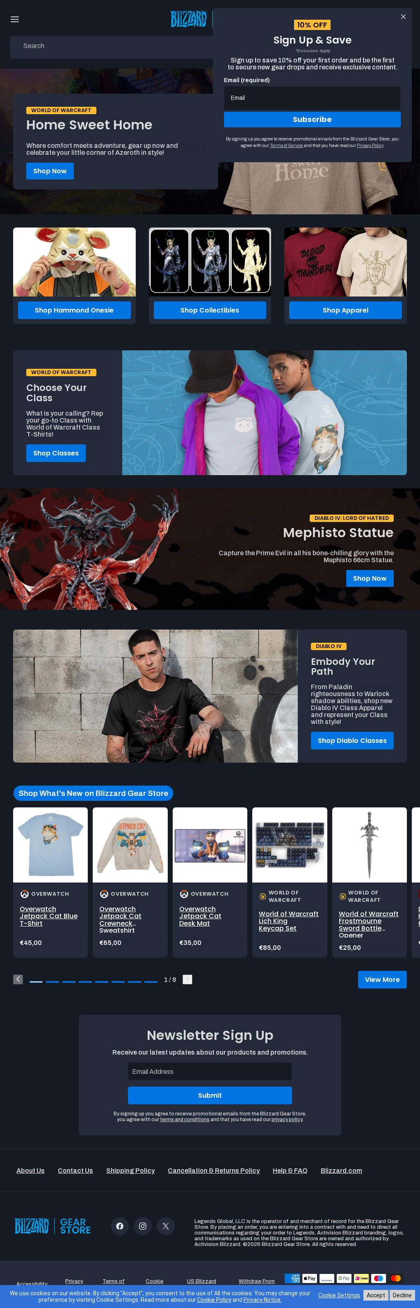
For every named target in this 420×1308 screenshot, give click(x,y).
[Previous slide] (18, 979)
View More (382, 979)
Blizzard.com (341, 1170)
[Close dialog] (403, 16)
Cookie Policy (214, 1300)
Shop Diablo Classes (352, 740)
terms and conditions (185, 1119)
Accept (376, 1295)
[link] (50, 882)
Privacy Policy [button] (74, 1284)
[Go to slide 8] (151, 982)
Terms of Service (286, 145)
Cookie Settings (339, 1295)
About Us (30, 1170)
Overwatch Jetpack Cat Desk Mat (200, 916)
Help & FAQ (290, 1170)
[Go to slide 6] (118, 982)
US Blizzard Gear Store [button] (201, 1284)
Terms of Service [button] (114, 1284)
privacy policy (287, 1119)
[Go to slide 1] (36, 982)
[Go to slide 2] (52, 982)
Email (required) (247, 80)
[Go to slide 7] (134, 982)
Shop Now (50, 171)
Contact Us (75, 1170)
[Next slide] (187, 979)
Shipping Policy (130, 1170)
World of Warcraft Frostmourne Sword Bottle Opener (369, 924)
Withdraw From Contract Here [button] (257, 1284)
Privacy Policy (370, 145)
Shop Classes (56, 453)
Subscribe (312, 119)
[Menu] (15, 19)
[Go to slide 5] (101, 982)
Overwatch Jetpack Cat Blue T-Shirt (49, 916)
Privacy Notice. (263, 1300)
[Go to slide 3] (68, 982)
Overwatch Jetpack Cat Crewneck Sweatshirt (120, 920)
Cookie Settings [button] (154, 1284)
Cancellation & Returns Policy (214, 1170)
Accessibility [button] (32, 1284)
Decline (402, 1295)
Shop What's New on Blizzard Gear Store (93, 793)
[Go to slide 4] (85, 982)
